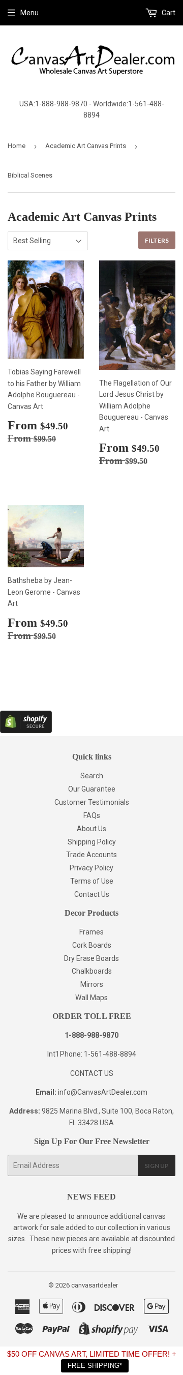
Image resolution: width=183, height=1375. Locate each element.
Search (91, 776)
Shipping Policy (92, 842)
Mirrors (91, 984)
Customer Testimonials (91, 802)
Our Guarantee (91, 789)
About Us (91, 829)
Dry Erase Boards (91, 958)
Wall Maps (91, 997)
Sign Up (156, 1165)
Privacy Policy (91, 868)
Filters (157, 240)
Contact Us (91, 894)
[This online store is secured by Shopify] (26, 730)
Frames (91, 932)
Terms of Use (91, 881)
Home (16, 146)
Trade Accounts (91, 855)
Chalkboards (92, 971)
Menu (29, 13)
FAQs (91, 815)
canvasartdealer (94, 1285)
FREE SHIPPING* (95, 1365)
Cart (167, 13)
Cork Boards (91, 945)
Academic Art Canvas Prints (85, 146)
